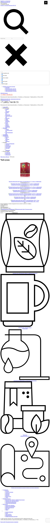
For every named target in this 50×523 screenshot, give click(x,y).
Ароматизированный (9, 143)
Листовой (7, 148)
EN (15, 5)
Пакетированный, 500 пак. (11, 91)
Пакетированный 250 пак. (10, 89)
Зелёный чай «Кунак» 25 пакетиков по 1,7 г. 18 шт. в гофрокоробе (25, 184)
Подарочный (8, 145)
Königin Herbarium (7, 121)
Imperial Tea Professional (10, 506)
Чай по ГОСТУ (7, 124)
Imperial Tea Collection (9, 505)
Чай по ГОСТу (8, 514)
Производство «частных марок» (12, 500)
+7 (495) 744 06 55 (6, 94)
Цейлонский (8, 154)
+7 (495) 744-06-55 (43, 519)
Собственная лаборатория (10, 502)
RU (13, 5)
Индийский (7, 153)
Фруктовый (7, 147)
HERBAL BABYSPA (7, 126)
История (7, 491)
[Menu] (46, 2)
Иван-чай (7, 118)
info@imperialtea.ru (4, 207)
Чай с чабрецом (7, 141)
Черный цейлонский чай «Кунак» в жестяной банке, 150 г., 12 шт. (25, 201)
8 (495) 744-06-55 (4, 204)
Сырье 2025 (5, 107)
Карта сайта (2, 521)
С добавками (7, 150)
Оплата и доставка (4, 5)
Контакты (10, 5)
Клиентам (7, 493)
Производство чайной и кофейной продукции (15, 499)
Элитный (7, 144)
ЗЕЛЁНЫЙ (5, 134)
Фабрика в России (7, 498)
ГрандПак (7, 87)
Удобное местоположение (10, 503)
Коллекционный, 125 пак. (10, 88)
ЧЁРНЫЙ (5, 128)
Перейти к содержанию (5, 1)
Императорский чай (9, 507)
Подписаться (14, 212)
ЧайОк (6, 509)
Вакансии (7, 495)
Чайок (6, 119)
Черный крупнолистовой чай (8, 130)
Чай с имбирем (7, 139)
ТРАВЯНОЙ (5, 135)
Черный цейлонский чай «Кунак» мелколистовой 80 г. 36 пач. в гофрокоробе (25, 194)
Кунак (6, 122)
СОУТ (6, 497)
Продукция (5, 504)
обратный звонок (4, 93)
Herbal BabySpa (8, 515)
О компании (5, 489)
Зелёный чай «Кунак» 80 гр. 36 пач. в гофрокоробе (25, 198)
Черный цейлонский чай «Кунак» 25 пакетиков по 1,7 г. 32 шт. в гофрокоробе (25, 188)
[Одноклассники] (23, 209)
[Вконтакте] (7, 209)
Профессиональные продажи (9, 86)
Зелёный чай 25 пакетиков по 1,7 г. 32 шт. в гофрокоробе (25, 191)
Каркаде (7, 137)
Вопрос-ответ (8, 496)
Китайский (7, 152)
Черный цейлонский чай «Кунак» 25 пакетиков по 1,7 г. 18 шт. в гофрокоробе (25, 181)
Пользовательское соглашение (12, 521)
